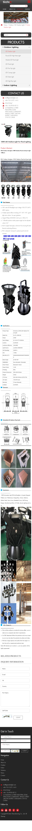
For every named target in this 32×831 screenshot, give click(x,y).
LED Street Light (10, 77)
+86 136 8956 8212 (11, 105)
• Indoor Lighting (9, 85)
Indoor (27, 9)
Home (4, 9)
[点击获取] (14, 751)
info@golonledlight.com (11, 98)
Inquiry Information (12, 662)
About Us (12, 9)
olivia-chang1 (9, 103)
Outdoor (20, 9)
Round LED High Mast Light (13, 55)
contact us (16, 93)
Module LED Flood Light (12, 60)
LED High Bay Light (11, 81)
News (2, 773)
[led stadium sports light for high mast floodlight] (16, 17)
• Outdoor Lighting (10, 47)
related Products (11, 656)
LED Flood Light (10, 64)
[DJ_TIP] (7, 716)
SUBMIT (18, 717)
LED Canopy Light (10, 72)
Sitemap (3, 816)
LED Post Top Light (10, 68)
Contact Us (5, 780)
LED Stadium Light (19, 25)
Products (16, 42)
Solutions (3, 770)
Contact (3, 775)
